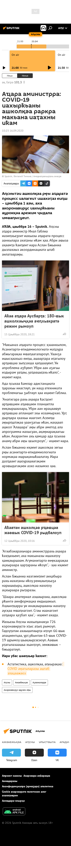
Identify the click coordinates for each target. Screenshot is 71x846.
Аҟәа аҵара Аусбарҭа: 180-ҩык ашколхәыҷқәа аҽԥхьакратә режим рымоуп (34, 321)
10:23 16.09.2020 (12, 130)
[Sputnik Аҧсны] (12, 29)
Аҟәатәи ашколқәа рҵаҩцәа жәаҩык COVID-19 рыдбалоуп (33, 530)
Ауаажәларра (39, 682)
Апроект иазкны (12, 775)
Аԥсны (7, 682)
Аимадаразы (9, 781)
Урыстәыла (47, 742)
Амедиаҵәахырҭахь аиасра (47, 176)
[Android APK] (14, 811)
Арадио (65, 742)
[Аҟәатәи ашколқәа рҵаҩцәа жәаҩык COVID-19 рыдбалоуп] (35, 497)
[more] (64, 334)
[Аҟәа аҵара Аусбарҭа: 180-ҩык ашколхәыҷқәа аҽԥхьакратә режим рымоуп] (35, 285)
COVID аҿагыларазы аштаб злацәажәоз (35, 669)
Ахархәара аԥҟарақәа (36, 775)
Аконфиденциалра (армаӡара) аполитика (27, 786)
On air (15, 55)
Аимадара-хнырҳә (13, 800)
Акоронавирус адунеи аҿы (17, 689)
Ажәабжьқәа (21, 682)
